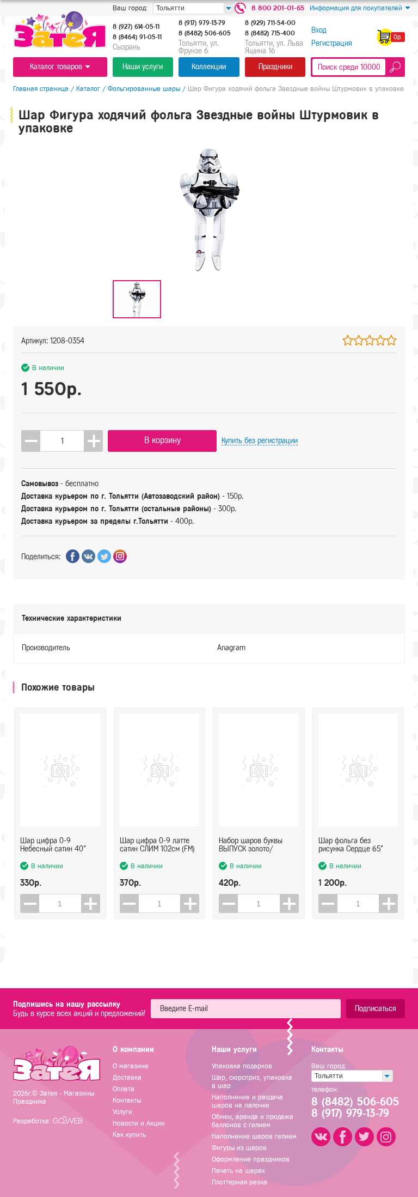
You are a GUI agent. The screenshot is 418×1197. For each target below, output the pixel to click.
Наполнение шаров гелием (254, 1136)
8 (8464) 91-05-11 (137, 37)
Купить (260, 441)
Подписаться (375, 1009)
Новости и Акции (139, 1123)
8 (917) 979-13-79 (202, 23)
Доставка (127, 1077)
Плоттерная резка (239, 1182)
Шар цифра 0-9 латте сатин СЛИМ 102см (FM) (157, 845)
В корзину (162, 440)
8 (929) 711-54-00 (270, 23)
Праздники (275, 67)
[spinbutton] (62, 441)
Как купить (129, 1134)
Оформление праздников (251, 1159)
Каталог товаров (56, 67)
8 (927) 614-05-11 (136, 26)
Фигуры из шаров (239, 1147)
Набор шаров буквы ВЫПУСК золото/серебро (250, 845)
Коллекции (209, 67)
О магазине (131, 1065)
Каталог (88, 88)
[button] (93, 441)
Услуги (122, 1111)
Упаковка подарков (242, 1065)
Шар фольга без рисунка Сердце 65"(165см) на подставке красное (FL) (352, 845)
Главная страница (41, 88)
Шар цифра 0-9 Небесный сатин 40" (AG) (53, 845)
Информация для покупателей (356, 7)
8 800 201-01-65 (277, 7)
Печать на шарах (238, 1170)
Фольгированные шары (144, 88)
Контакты (127, 1100)
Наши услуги (142, 67)
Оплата (123, 1088)
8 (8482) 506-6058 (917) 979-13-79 (354, 1107)
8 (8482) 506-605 (205, 33)
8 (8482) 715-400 (270, 33)
